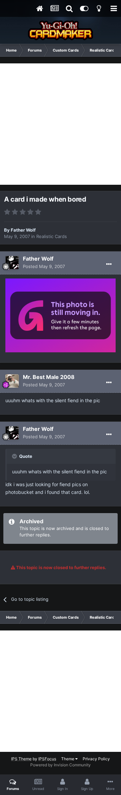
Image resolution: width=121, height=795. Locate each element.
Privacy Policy (96, 758)
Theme (68, 758)
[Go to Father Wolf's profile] (12, 262)
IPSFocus (47, 758)
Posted (44, 266)
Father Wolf (23, 230)
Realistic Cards (51, 236)
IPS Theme (21, 758)
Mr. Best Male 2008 (49, 377)
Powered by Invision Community (60, 764)
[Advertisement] (60, 124)
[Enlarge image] (60, 315)
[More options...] (109, 264)
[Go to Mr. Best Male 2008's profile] (12, 381)
